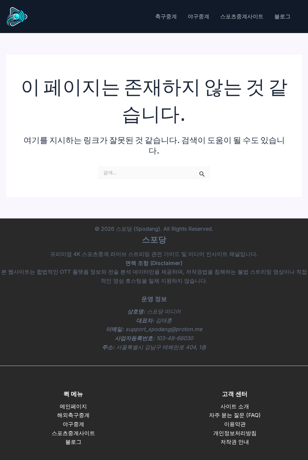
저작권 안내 (234, 442)
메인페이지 (73, 406)
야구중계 (198, 16)
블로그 (282, 16)
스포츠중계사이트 (241, 16)
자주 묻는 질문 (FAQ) (235, 415)
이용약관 (235, 424)
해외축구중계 (73, 415)
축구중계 (166, 16)
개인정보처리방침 (235, 433)
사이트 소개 (234, 406)
